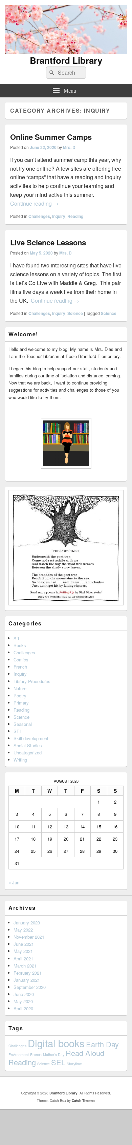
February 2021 (28, 973)
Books (20, 645)
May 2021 (23, 951)
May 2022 (23, 929)
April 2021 (23, 958)
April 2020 (23, 1008)
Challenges (39, 216)
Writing (20, 759)
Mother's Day (53, 1054)
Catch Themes (83, 1100)
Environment (18, 1054)
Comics (21, 659)
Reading (75, 216)
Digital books (56, 1043)
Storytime (74, 1063)
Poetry (20, 695)
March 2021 (25, 965)
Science (75, 313)
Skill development (31, 738)
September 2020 (30, 987)
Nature (20, 688)
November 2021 (29, 937)
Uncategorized (28, 752)
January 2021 (27, 980)
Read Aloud (85, 1053)
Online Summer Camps (51, 136)
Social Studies (28, 745)
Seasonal (23, 724)
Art (16, 638)
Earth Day (102, 1044)
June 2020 (24, 994)
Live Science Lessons (48, 242)
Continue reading (34, 203)
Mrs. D (69, 147)
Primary (21, 702)
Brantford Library (66, 60)
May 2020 (23, 1001)
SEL (18, 731)
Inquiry (58, 216)
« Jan (13, 882)
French (20, 666)
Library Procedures (32, 681)
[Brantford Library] (66, 52)
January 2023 (27, 922)
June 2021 (24, 944)
